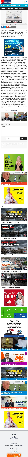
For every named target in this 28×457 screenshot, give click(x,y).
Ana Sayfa (14, 434)
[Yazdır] (12, 27)
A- (26, 32)
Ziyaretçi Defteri (14, 438)
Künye (14, 436)
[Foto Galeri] (26, 2)
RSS (14, 440)
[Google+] (7, 27)
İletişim (14, 437)
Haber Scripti (13, 452)
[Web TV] (24, 2)
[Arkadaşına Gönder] (10, 27)
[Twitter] (5, 27)
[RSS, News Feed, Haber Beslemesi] (12, 449)
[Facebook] (2, 27)
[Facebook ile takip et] (10, 449)
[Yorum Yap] (15, 27)
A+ (26, 30)
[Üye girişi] (15, 449)
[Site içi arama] (18, 449)
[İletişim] (26, 5)
